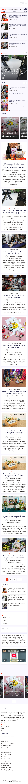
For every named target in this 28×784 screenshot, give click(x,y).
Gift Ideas (4, 756)
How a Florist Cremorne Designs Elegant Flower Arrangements (14, 557)
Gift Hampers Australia (7, 754)
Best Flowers (4, 741)
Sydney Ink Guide (6, 767)
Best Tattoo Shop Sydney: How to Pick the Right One (18, 35)
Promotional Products (7, 765)
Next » (19, 579)
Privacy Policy (6, 617)
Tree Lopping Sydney (7, 769)
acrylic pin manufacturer (7, 736)
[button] (22, 3)
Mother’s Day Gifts (6, 763)
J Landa (3, 3)
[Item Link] (4, 17)
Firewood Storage (6, 747)
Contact (5, 623)
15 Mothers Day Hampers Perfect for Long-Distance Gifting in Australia (14, 432)
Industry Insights (5, 761)
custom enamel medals (7, 743)
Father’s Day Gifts (6, 745)
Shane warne (16, 77)
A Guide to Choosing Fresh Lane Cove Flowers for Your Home (14, 517)
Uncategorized (5, 772)
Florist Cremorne (6, 750)
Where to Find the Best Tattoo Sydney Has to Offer (17, 44)
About (4, 620)
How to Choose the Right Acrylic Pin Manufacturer (14, 346)
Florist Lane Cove (6, 752)
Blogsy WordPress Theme (14, 781)
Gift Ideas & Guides (6, 758)
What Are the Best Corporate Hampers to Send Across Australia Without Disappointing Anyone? (18, 16)
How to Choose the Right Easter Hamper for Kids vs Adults (14, 475)
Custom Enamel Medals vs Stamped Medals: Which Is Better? (14, 392)
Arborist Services (5, 739)
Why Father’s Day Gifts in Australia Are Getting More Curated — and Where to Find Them (17, 25)
